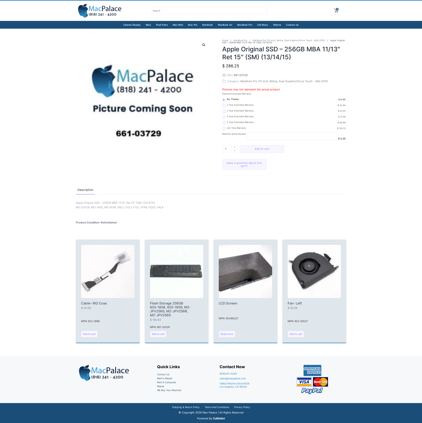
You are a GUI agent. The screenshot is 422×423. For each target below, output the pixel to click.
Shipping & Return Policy (186, 407)
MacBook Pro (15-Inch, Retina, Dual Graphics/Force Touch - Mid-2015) (289, 40)
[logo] (99, 11)
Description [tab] (85, 189)
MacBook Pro (244, 24)
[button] (204, 45)
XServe (277, 24)
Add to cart (262, 148)
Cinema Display (132, 24)
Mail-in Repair (164, 378)
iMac (148, 24)
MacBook (207, 24)
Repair (160, 386)
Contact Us (292, 24)
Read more (227, 334)
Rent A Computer (166, 382)
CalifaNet (219, 418)
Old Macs (262, 24)
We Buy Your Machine (169, 390)
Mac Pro (192, 24)
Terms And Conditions (217, 407)
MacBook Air (225, 24)
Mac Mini (178, 24)
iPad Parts (162, 24)
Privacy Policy (242, 407)
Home (225, 40)
